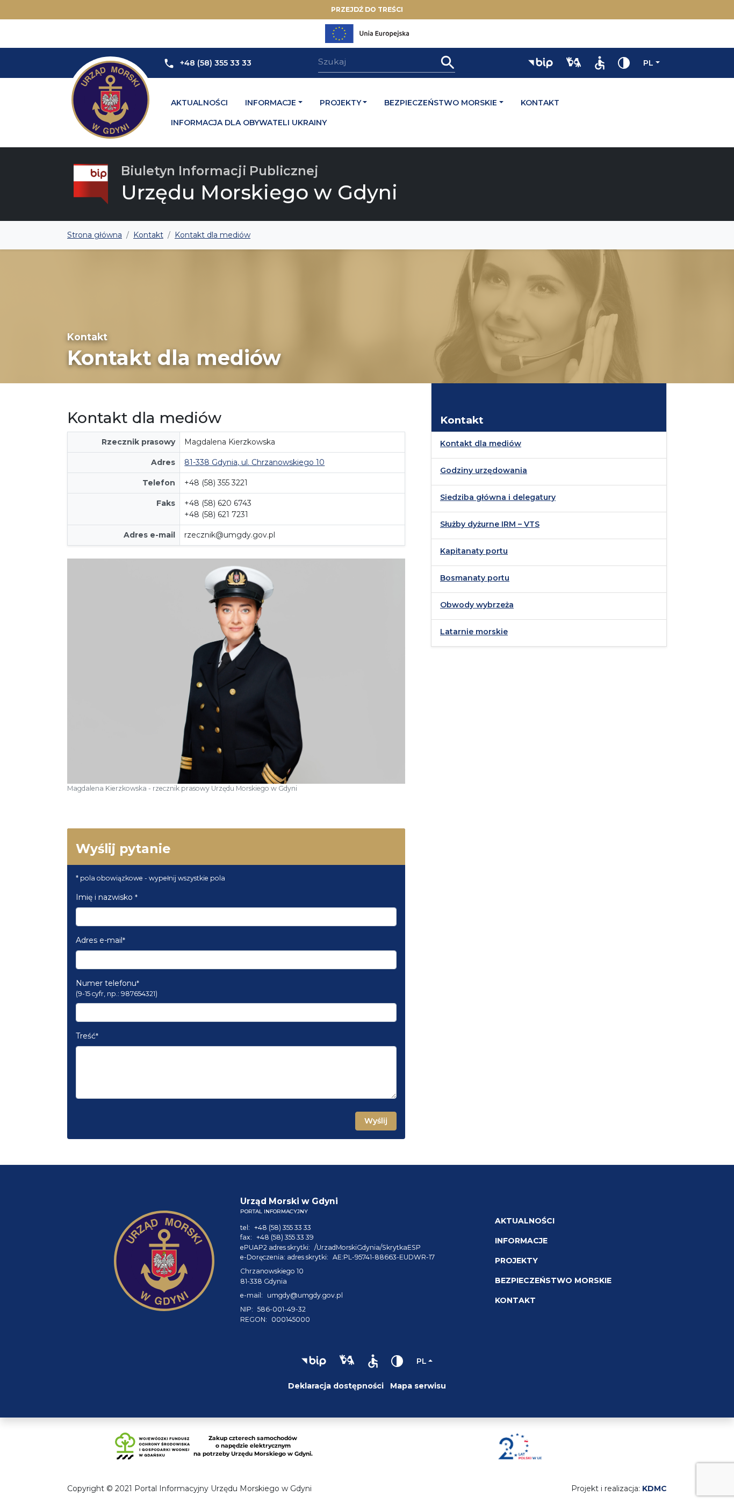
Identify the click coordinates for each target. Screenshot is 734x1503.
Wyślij (375, 1121)
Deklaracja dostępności (336, 1386)
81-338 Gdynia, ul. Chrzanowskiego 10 (254, 462)
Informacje (270, 103)
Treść (87, 1036)
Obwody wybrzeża (477, 605)
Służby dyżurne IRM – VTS (489, 524)
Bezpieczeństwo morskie (440, 103)
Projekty (340, 103)
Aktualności (199, 103)
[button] (540, 63)
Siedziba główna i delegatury (498, 497)
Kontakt (540, 103)
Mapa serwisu (418, 1386)
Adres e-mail (100, 940)
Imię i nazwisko (107, 897)
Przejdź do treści (367, 9)
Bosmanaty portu (474, 578)
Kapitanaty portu (474, 551)
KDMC (654, 1488)
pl (648, 63)
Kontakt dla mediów (480, 443)
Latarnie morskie (474, 631)
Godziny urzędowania (483, 470)
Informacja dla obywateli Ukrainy (249, 122)
